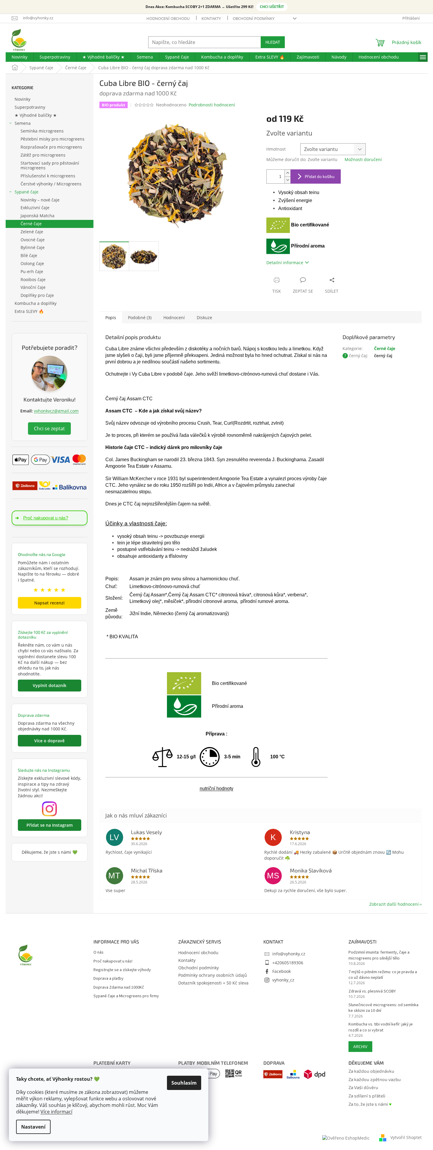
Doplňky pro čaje (37, 295)
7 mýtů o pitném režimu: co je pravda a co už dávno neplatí (382, 975)
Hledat (272, 42)
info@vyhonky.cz (288, 954)
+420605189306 (287, 962)
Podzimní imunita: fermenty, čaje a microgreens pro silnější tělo (378, 955)
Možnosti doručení (363, 159)
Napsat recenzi (49, 603)
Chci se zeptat (49, 428)
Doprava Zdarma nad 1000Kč (118, 987)
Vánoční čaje (33, 287)
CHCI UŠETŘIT (272, 6)
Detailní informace (284, 262)
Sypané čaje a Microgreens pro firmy (126, 996)
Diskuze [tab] (204, 317)
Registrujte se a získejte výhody (122, 970)
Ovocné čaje (33, 239)
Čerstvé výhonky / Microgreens (51, 184)
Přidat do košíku (319, 176)
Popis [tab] (110, 317)
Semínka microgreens (42, 131)
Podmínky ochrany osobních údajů (212, 975)
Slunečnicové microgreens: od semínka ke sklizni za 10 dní (383, 1008)
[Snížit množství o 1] (287, 180)
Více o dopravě (49, 740)
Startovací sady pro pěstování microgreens (50, 165)
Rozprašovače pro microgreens (51, 147)
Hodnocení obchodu (168, 18)
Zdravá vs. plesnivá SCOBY (372, 991)
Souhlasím (184, 1083)
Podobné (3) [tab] (139, 317)
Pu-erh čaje (32, 271)
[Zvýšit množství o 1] (287, 173)
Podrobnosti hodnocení (212, 105)
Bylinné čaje (33, 247)
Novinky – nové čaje (40, 200)
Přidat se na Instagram (49, 825)
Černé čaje (31, 223)
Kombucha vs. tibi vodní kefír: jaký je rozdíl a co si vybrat (380, 1027)
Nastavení (33, 1127)
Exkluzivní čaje (35, 207)
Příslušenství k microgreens (48, 176)
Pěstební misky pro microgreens (53, 139)
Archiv (360, 1046)
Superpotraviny (30, 107)
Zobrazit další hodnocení (394, 904)
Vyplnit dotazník (49, 685)
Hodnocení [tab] (174, 317)
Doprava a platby (108, 979)
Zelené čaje (32, 231)
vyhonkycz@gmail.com (56, 411)
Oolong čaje (32, 263)
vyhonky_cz (283, 980)
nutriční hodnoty (216, 788)
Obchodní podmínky (253, 18)
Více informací (56, 1111)
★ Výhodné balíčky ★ (36, 115)
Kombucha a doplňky (36, 303)
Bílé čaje (29, 255)
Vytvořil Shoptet (406, 1137)
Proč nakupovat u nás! (112, 961)
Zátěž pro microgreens (43, 155)
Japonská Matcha (37, 215)
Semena (23, 123)
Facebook (281, 971)
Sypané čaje (26, 192)
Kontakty (211, 18)
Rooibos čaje (33, 279)
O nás (98, 952)
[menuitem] (19, 57)
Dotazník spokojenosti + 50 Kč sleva (213, 983)
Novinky (22, 99)
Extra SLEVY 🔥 (29, 311)
